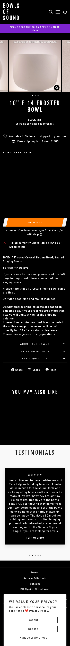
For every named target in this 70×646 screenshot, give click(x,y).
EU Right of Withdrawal (34, 589)
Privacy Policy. (39, 610)
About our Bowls (35, 344)
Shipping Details (35, 351)
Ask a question (35, 358)
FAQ (62, 274)
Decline (33, 628)
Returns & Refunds (35, 578)
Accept (33, 619)
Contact (35, 583)
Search (35, 572)
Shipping (21, 123)
